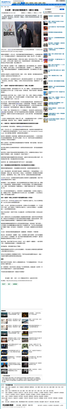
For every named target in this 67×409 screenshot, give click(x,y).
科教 (42, 387)
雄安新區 (38, 379)
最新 (18, 4)
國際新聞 (26, 387)
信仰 (62, 387)
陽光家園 (52, 401)
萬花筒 (45, 398)
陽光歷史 (36, 401)
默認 (40, 12)
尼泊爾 (3, 381)
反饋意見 (45, 405)
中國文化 (51, 392)
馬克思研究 (31, 401)
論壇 (40, 2)
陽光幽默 (42, 401)
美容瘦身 (61, 392)
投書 (49, 4)
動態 (35, 4)
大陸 (17, 387)
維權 (50, 387)
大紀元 (19, 278)
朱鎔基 (6, 377)
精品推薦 (41, 396)
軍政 (9, 387)
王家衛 (37, 380)
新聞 (19, 2)
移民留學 (31, 398)
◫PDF (64, 6)
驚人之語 (31, 4)
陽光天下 (47, 401)
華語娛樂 (15, 396)
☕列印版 (56, 6)
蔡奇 (22, 380)
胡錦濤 (3, 112)
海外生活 (31, 392)
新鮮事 (31, 2)
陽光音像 (57, 401)
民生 (47, 387)
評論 (23, 2)
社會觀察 (21, 398)
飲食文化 (10, 398)
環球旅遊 (55, 398)
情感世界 (15, 398)
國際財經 (32, 387)
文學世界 (38, 394)
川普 (15, 377)
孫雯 (35, 379)
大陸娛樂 (10, 396)
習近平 (10, 49)
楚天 (12, 278)
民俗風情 (60, 398)
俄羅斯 (3, 179)
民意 (57, 4)
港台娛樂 (26, 396)
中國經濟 (37, 377)
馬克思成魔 (23, 377)
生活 (27, 2)
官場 (45, 387)
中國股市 (20, 379)
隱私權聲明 (56, 405)
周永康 (33, 380)
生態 (56, 387)
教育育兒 (46, 392)
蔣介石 (3, 380)
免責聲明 (50, 405)
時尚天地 (36, 398)
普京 (21, 126)
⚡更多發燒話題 (6, 375)
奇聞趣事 (41, 398)
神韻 (12, 377)
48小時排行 (48, 12)
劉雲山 (15, 380)
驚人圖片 (7, 401)
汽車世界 (26, 398)
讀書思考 (23, 394)
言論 (22, 4)
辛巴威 (11, 380)
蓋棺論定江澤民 (14, 401)
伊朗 (3, 377)
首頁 (15, 2)
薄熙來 (18, 103)
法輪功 (13, 379)
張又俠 (10, 379)
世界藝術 (33, 394)
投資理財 (13, 394)
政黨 (40, 4)
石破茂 (31, 379)
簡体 (57, 0)
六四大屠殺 (5, 379)
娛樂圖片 (46, 396)
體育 (53, 387)
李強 (28, 379)
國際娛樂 (31, 396)
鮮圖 (6, 400)
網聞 (39, 387)
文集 (37, 4)
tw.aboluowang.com (18, 1)
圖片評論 (51, 390)
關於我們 (40, 405)
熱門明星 (21, 396)
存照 (54, 4)
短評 (43, 4)
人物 (36, 387)
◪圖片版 (60, 6)
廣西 (10, 377)
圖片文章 (48, 394)
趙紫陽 (29, 380)
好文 (46, 4)
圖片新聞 (7, 389)
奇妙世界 (50, 398)
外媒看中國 (25, 4)
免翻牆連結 (62, 0)
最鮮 (6, 398)
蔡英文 (25, 380)
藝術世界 (56, 392)
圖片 (61, 4)
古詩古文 (7, 394)
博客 (44, 2)
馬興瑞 (18, 377)
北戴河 (7, 380)
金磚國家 (15, 284)
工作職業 (41, 392)
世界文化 (18, 394)
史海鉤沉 (15, 392)
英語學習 (28, 394)
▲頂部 (61, 405)
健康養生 (10, 392)
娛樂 (36, 2)
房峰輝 (19, 380)
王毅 (15, 200)
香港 (6, 107)
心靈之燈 (26, 392)
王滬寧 (25, 379)
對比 (51, 4)
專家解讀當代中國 (23, 401)
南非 (9, 284)
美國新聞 (13, 387)
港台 (59, 387)
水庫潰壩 (28, 377)
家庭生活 (21, 392)
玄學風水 (36, 392)
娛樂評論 (36, 396)
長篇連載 (43, 394)
